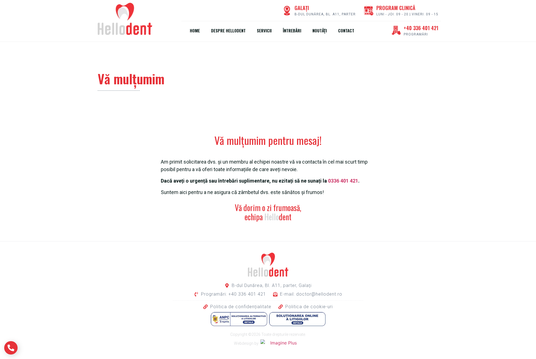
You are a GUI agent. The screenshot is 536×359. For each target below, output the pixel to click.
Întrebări (292, 30)
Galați (302, 7)
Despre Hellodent (228, 30)
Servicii (264, 30)
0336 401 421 (343, 181)
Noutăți (319, 30)
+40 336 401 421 (421, 28)
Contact (346, 30)
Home (195, 30)
